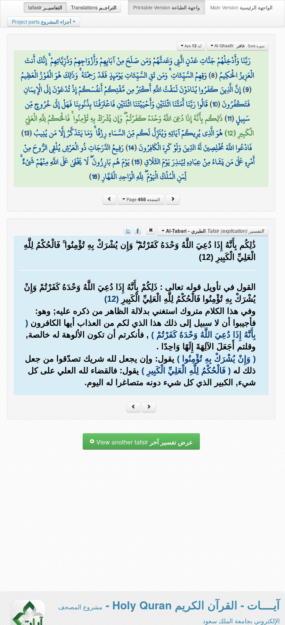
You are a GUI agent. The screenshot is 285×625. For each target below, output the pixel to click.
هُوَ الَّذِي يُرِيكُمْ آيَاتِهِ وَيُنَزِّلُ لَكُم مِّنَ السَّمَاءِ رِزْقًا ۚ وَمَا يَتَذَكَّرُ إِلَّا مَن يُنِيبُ (128, 133)
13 (26, 133)
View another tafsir (144, 441)
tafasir (45, 7)
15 (137, 161)
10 (215, 104)
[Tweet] (128, 230)
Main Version (241, 7)
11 (229, 118)
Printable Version (166, 7)
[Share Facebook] (137, 230)
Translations (93, 7)
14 (131, 147)
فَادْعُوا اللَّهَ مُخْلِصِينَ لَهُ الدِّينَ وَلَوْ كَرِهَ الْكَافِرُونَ (195, 147)
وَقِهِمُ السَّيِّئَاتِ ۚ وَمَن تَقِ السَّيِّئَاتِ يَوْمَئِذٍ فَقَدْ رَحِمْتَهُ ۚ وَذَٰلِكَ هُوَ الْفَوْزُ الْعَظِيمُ (114, 75)
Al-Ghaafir (238, 45)
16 (94, 176)
